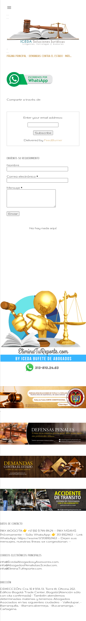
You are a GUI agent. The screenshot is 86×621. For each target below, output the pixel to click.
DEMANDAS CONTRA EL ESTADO (46, 56)
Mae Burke (56, 268)
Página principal (17, 56)
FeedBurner (53, 140)
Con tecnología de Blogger (46, 260)
